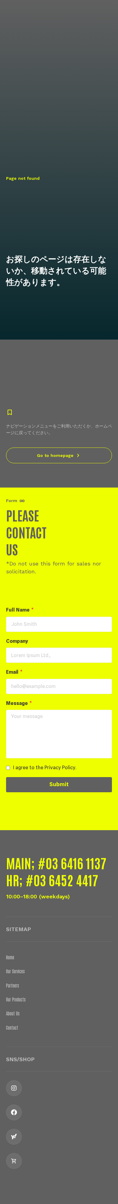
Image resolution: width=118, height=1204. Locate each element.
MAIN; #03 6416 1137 (56, 862)
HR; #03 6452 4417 (52, 879)
